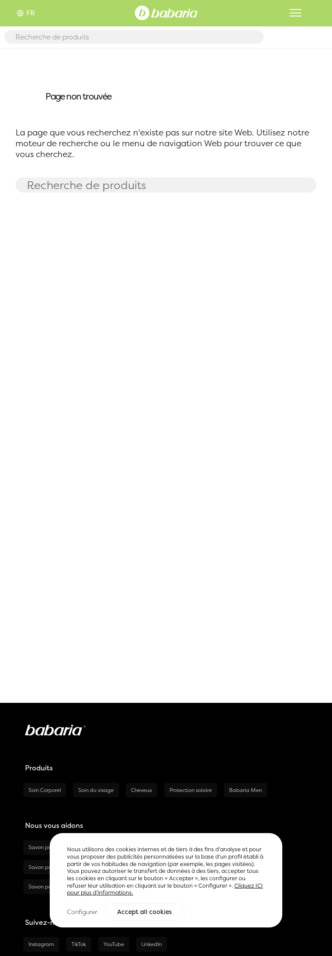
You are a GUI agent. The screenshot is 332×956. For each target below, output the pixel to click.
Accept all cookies (144, 912)
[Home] (166, 12)
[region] (166, 880)
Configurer (82, 912)
